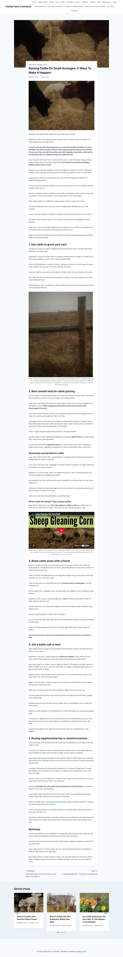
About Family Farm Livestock (95, 6)
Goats (62, 2)
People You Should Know (74, 6)
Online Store (42, 2)
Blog (114, 2)
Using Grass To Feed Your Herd (40, 178)
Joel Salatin (33, 421)
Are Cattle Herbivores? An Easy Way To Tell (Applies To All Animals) (94, 919)
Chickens (84, 2)
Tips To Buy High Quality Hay (39, 758)
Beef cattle (32, 64)
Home (34, 2)
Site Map (111, 6)
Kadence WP (81, 951)
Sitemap (74, 11)
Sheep (51, 2)
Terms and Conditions (55, 6)
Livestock (70, 2)
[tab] (57, 932)
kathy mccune (34, 77)
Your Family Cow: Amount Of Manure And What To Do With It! (41, 873)
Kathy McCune (40, 6)
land (98, 2)
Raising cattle (42, 64)
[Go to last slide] (17, 912)
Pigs (57, 2)
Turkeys (93, 2)
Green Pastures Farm (36, 285)
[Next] (105, 912)
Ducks (77, 2)
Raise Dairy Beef (35, 664)
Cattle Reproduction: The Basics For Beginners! (80, 872)
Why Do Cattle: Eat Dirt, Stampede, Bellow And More (60, 919)
